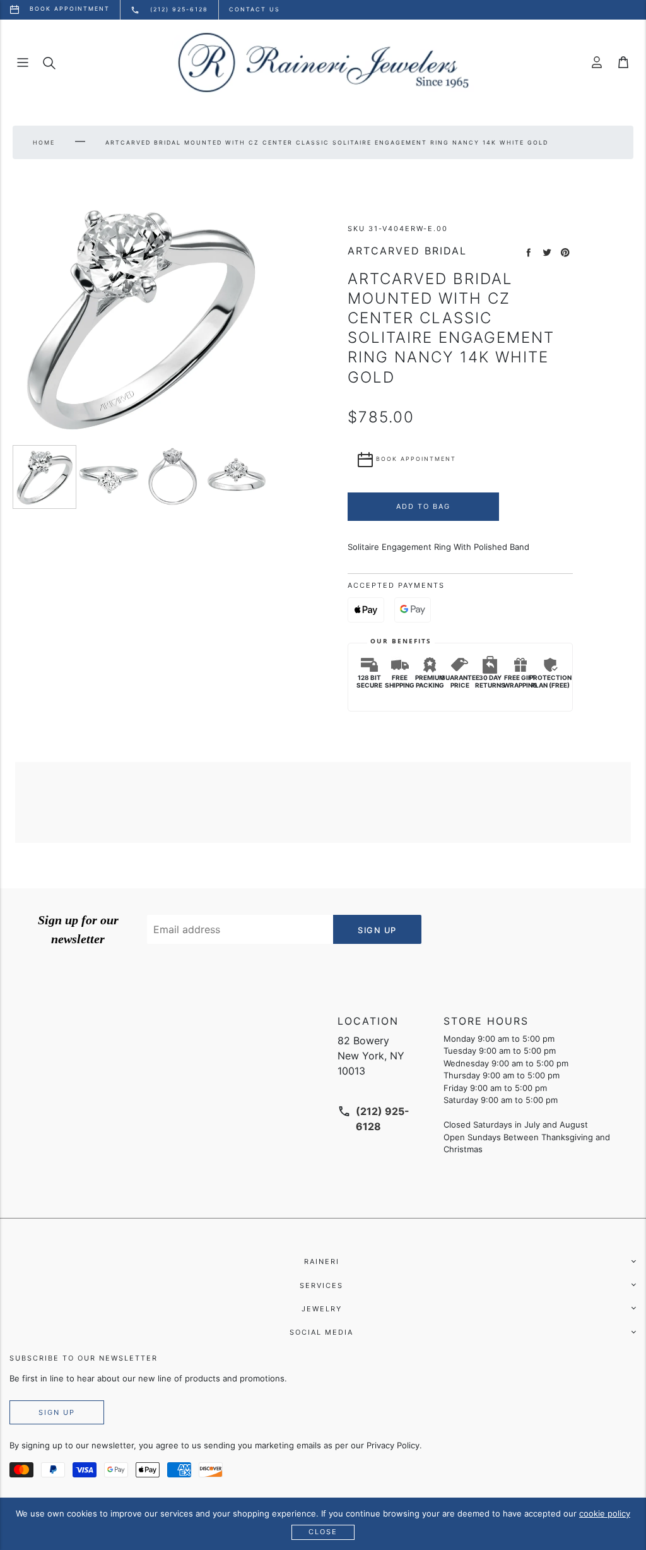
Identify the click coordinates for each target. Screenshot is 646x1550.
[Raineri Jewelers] (323, 62)
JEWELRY (322, 1308)
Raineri (321, 1261)
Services (321, 1285)
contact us (254, 9)
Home (44, 142)
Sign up (56, 1412)
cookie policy (604, 1513)
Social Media (321, 1332)
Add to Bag (423, 506)
